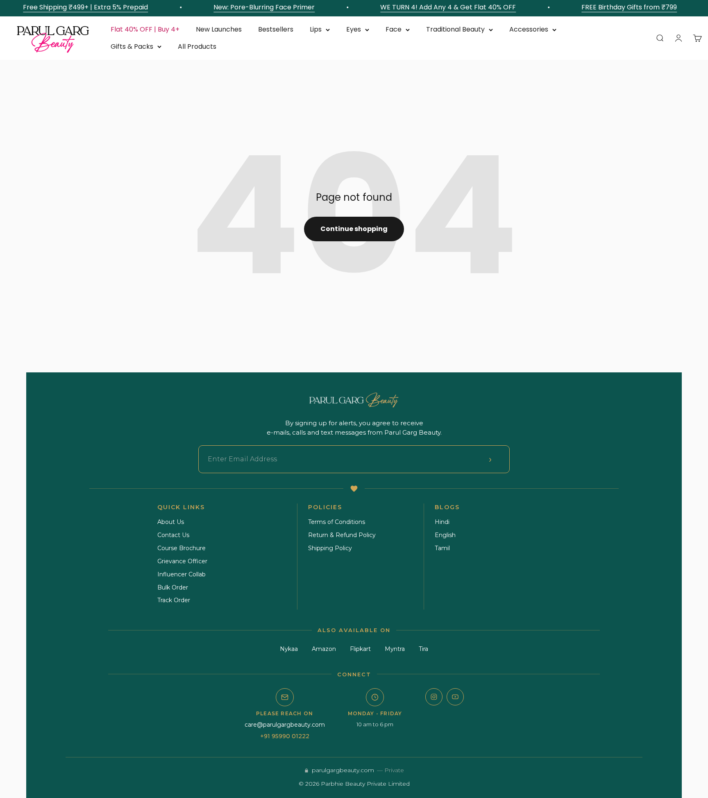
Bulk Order (172, 587)
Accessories (528, 29)
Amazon (324, 649)
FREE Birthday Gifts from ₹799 (624, 7)
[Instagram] (433, 696)
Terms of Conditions (336, 522)
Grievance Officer (182, 561)
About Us (170, 522)
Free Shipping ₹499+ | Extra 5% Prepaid (80, 7)
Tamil (442, 548)
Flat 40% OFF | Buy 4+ (145, 29)
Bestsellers (275, 29)
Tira (423, 649)
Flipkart (360, 649)
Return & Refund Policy (342, 535)
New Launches (219, 29)
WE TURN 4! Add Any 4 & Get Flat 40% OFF (443, 7)
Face (394, 29)
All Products (197, 46)
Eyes (353, 29)
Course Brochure (181, 548)
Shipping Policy (330, 548)
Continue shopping (354, 229)
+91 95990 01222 (284, 736)
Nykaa (289, 649)
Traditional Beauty (455, 29)
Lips (316, 29)
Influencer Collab (181, 574)
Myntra (395, 649)
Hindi (442, 522)
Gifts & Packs (132, 46)
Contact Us (173, 535)
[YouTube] (455, 696)
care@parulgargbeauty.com (285, 724)
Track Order (173, 600)
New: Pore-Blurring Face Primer (259, 7)
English (445, 535)
